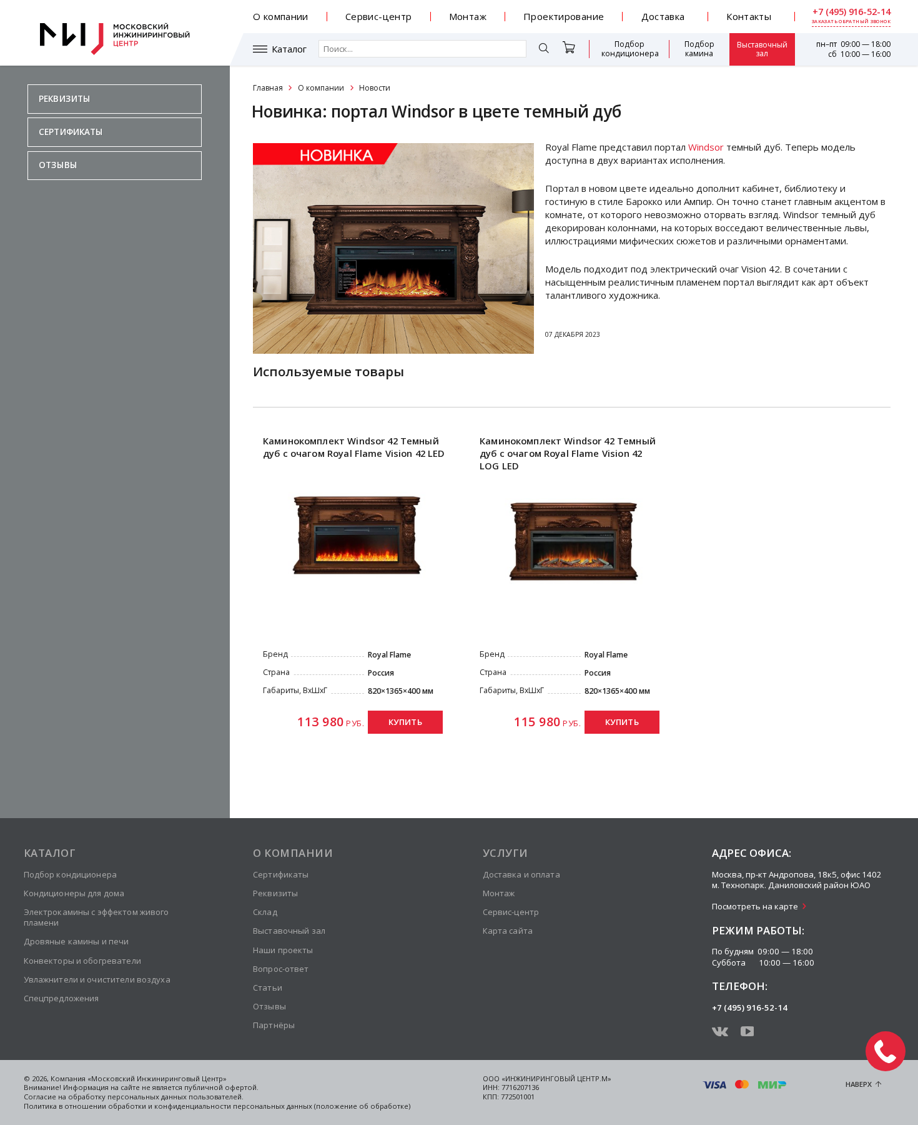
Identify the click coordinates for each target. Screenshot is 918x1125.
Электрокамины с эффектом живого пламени (96, 917)
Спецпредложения (61, 998)
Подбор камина (699, 49)
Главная (268, 87)
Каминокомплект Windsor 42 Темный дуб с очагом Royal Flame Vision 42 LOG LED (568, 453)
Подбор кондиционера (630, 49)
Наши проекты (283, 950)
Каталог (289, 49)
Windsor (706, 147)
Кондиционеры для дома (74, 893)
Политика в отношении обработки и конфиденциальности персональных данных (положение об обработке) (217, 1106)
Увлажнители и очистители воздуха (97, 979)
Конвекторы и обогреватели (82, 960)
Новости (374, 87)
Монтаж (467, 16)
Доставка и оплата (521, 874)
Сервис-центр (378, 16)
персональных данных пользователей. (175, 1096)
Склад (265, 912)
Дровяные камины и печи (76, 941)
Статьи (267, 987)
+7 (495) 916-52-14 (851, 12)
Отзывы (58, 165)
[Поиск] (544, 49)
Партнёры (274, 1025)
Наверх (859, 1084)
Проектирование (563, 16)
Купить (405, 722)
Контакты (748, 16)
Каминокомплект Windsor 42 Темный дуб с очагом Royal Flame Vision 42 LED (354, 446)
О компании (280, 16)
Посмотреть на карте (755, 906)
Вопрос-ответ (281, 968)
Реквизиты (64, 98)
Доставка (663, 16)
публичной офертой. (221, 1087)
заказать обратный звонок (851, 21)
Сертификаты (71, 132)
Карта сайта (508, 930)
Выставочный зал (762, 49)
